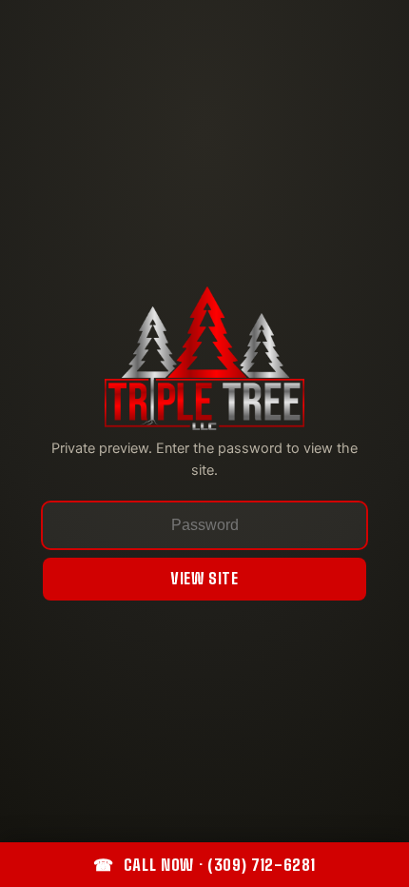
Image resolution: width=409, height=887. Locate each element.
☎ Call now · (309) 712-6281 (204, 865)
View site (204, 578)
